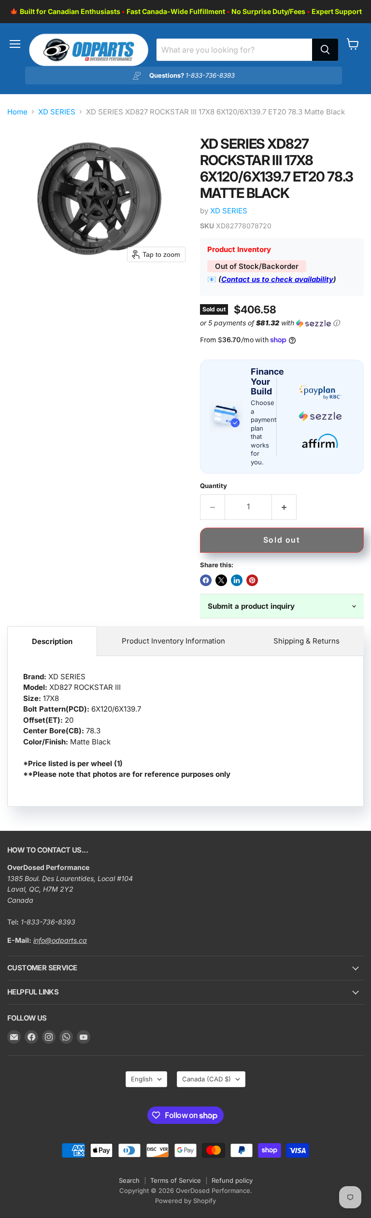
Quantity (213, 486)
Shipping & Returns (306, 640)
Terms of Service (175, 1180)
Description (52, 641)
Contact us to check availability (277, 279)
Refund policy (232, 1180)
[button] (280, 323)
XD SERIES (56, 112)
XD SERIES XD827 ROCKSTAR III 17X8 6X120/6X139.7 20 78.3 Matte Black (126, 725)
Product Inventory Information (173, 640)
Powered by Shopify (185, 1200)
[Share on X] (221, 580)
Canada (206, 1079)
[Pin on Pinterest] (252, 580)
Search (129, 1180)
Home (17, 112)
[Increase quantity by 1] (284, 506)
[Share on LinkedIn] (237, 580)
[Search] (325, 50)
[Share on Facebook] (206, 580)
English (142, 1079)
